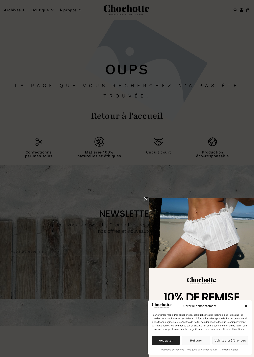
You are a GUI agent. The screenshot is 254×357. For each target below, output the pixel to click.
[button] (246, 306)
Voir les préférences (230, 340)
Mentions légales (228, 349)
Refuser (196, 340)
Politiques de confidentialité (201, 349)
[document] (127, 178)
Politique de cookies (172, 349)
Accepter (166, 340)
